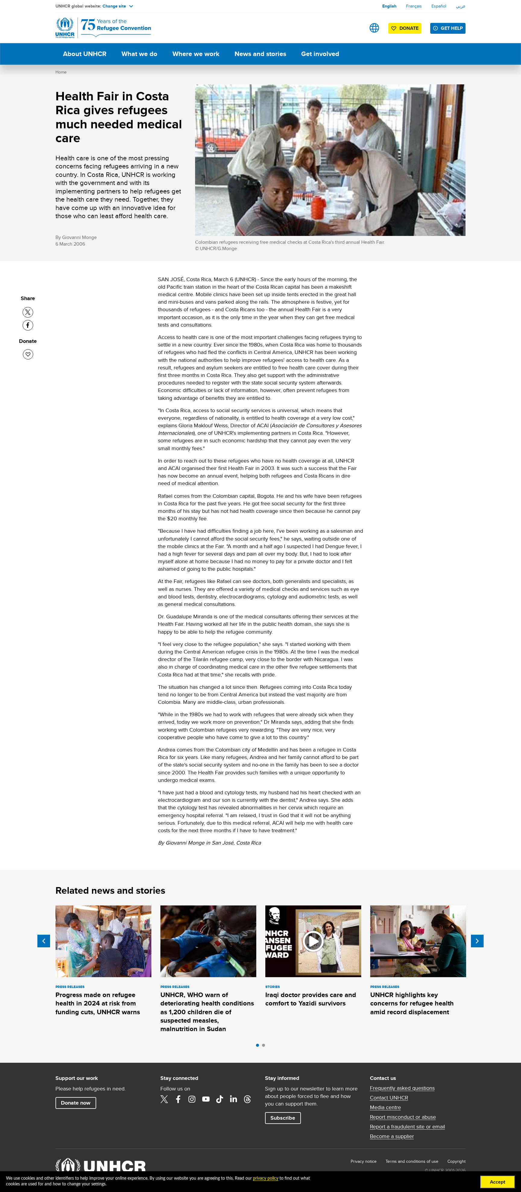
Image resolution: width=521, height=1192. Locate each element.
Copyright (456, 1161)
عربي (461, 6)
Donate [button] (408, 28)
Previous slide (43, 941)
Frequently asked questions (402, 1088)
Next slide (477, 941)
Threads (247, 1099)
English (389, 6)
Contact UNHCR (389, 1097)
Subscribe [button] (282, 1118)
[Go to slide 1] (259, 1047)
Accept (497, 1182)
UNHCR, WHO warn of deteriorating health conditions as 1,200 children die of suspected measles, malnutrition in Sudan (207, 1012)
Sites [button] (374, 28)
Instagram (192, 1099)
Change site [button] (114, 6)
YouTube (206, 1099)
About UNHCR (84, 54)
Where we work (195, 54)
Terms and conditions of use (412, 1161)
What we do (139, 54)
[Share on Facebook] (28, 325)
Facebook (178, 1099)
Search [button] (355, 28)
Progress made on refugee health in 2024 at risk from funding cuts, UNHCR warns (97, 1003)
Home (61, 72)
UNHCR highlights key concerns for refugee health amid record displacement (412, 1003)
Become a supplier (392, 1136)
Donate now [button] (75, 1103)
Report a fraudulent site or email (407, 1126)
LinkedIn (234, 1099)
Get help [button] (452, 28)
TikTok (220, 1099)
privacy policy (265, 1178)
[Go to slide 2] (265, 1047)
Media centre (385, 1107)
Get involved (320, 54)
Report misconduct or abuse (403, 1117)
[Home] (97, 28)
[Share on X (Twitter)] (28, 312)
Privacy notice (364, 1161)
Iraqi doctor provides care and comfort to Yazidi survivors (310, 999)
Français (414, 6)
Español (438, 6)
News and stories (260, 54)
